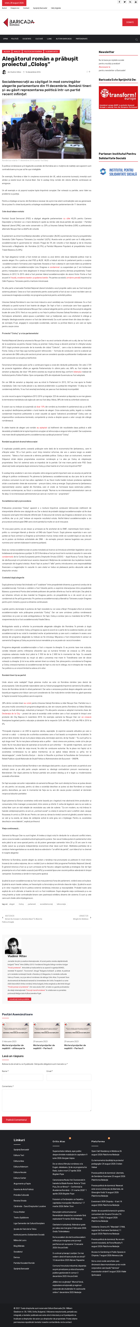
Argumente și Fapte (22, 1184)
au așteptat (42, 428)
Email (50, 1071)
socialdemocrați (46, 904)
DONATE (130, 22)
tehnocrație (61, 904)
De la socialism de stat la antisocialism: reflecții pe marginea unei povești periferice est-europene (69, 1240)
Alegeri (7, 52)
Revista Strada (20, 1201)
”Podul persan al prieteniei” (18, 987)
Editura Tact (19, 1155)
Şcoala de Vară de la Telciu (25, 1229)
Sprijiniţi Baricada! (40, 8)
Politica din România (33, 52)
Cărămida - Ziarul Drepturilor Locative (30, 1206)
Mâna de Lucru (20, 1240)
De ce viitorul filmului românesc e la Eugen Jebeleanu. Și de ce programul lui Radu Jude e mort (70, 1167)
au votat (27, 703)
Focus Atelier (19, 1212)
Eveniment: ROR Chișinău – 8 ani (105, 1201)
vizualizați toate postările (19, 999)
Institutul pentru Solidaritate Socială (29, 1235)
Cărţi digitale (56, 8)
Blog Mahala (19, 1246)
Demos (17, 1257)
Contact (26, 8)
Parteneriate (82, 39)
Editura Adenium (21, 1167)
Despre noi (15, 8)
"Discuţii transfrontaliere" (36, 990)
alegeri (12, 904)
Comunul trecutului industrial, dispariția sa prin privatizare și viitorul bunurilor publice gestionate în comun (69, 1269)
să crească (86, 717)
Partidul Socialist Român (24, 1263)
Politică (14, 39)
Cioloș (21, 904)
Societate (27, 39)
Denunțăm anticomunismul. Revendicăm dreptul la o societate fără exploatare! (69, 1215)
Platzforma (98, 1141)
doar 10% (41, 407)
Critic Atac (59, 1141)
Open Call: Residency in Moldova (105, 1151)
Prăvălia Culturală (21, 1195)
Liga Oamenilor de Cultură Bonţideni (29, 1223)
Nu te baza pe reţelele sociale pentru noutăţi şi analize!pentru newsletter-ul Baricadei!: (112, 65)
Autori (4, 8)
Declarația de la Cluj (11, 713)
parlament (32, 904)
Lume (49, 39)
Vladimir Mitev (52, 52)
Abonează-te (104, 67)
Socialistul (18, 1252)
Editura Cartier (20, 1178)
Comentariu (8, 1086)
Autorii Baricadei (64, 39)
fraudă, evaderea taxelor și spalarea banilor (29, 278)
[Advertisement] (82, 21)
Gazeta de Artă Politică (23, 1189)
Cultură (39, 39)
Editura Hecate (20, 1172)
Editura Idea (19, 1161)
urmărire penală (73, 278)
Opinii (5, 39)
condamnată (7, 557)
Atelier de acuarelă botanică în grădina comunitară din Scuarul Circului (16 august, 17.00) (108, 1214)
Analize (17, 52)
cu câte (66, 218)
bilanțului (77, 372)
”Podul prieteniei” (14, 968)
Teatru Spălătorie (21, 1218)
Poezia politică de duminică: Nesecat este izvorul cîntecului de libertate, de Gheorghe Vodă (107, 1189)
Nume (5, 1071)
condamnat (55, 267)
